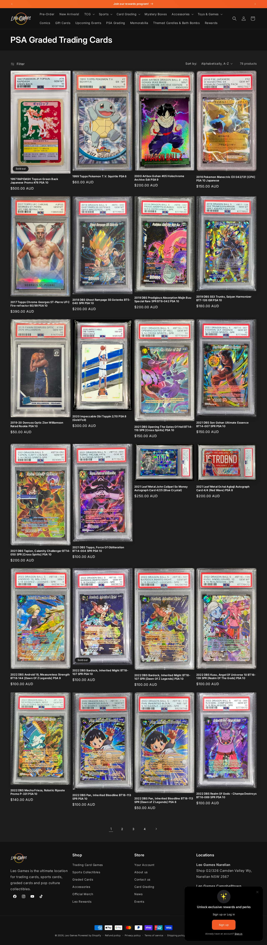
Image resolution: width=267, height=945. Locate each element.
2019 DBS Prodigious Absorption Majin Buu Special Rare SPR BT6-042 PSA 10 (162, 299)
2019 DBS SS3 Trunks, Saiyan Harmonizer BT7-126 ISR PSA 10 (224, 298)
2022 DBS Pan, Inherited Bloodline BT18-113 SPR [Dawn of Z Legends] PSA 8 (163, 800)
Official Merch (82, 894)
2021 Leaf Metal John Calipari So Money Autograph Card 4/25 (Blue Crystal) (161, 488)
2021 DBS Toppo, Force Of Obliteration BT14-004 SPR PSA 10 (98, 549)
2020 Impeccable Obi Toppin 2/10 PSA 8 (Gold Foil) (99, 418)
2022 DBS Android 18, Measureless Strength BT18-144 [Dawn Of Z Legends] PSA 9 (40, 676)
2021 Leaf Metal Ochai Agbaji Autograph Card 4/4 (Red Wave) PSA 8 (223, 488)
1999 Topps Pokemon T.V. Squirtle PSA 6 (99, 176)
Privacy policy (133, 935)
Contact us (142, 879)
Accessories (81, 886)
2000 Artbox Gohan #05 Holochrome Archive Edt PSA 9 (159, 177)
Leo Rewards (82, 901)
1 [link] (111, 829)
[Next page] (156, 828)
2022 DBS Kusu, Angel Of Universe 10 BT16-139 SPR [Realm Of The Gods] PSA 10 (226, 676)
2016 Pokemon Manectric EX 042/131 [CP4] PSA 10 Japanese (225, 178)
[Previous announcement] (11, 4)
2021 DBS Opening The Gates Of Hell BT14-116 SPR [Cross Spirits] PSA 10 (163, 428)
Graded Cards (82, 879)
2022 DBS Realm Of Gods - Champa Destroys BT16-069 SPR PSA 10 (226, 795)
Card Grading (144, 886)
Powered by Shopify (89, 935)
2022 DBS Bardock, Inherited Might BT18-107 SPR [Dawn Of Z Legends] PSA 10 (162, 676)
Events (139, 901)
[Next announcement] (255, 4)
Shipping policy (176, 935)
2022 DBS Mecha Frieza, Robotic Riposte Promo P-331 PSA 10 (37, 792)
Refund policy (113, 935)
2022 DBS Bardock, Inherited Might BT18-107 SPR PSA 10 (100, 672)
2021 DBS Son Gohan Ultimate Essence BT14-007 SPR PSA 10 (222, 424)
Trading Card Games (87, 865)
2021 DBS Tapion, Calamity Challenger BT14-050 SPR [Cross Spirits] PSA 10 (40, 552)
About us (141, 872)
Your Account (144, 865)
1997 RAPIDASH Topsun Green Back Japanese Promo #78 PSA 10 (34, 180)
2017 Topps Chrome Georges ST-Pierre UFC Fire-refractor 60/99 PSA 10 (40, 303)
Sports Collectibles (86, 872)
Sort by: (191, 63)
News (138, 894)
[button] (89, 14)
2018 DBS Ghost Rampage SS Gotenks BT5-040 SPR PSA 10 (101, 301)
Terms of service (154, 935)
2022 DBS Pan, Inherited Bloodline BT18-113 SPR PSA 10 (101, 796)
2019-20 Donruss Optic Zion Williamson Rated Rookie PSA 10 (36, 424)
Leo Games (71, 935)
